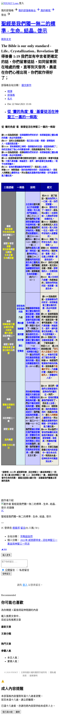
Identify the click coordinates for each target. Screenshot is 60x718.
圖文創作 (26, 85)
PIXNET (14, 672)
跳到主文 (6, 39)
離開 (18, 712)
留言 (22, 528)
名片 (9, 98)
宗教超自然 (26, 536)
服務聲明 (34, 675)
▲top (4, 549)
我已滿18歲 (7, 712)
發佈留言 (6, 574)
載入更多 (6, 555)
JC (2, 510)
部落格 (11, 95)
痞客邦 (16, 528)
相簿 (9, 91)
